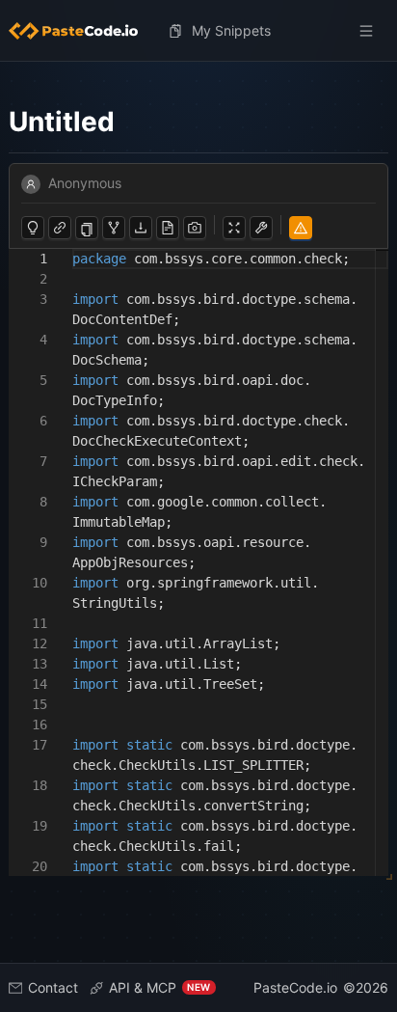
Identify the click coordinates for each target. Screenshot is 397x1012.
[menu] (199, 31)
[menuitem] (81, 31)
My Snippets (231, 30)
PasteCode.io (295, 987)
